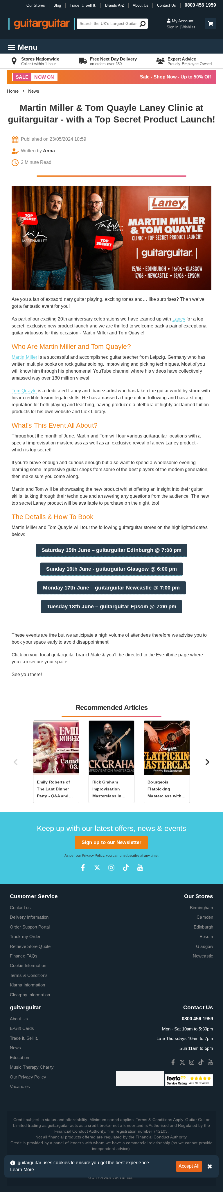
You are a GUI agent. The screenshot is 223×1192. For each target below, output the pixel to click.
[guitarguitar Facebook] (83, 867)
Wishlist (188, 27)
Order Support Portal (30, 926)
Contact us (20, 907)
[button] (210, 23)
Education (19, 1057)
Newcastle (203, 955)
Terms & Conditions (29, 975)
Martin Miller (24, 357)
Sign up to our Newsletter (112, 842)
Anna (49, 150)
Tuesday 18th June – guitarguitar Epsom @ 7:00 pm (112, 606)
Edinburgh (203, 926)
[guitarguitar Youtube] (140, 867)
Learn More (22, 1169)
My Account (182, 21)
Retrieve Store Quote (30, 946)
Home (13, 91)
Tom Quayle (24, 390)
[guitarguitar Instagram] (111, 867)
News (33, 91)
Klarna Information (27, 984)
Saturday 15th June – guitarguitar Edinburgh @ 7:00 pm (111, 550)
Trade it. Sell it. (24, 1038)
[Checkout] (210, 24)
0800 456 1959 (200, 5)
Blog (57, 5)
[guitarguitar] (41, 23)
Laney (179, 318)
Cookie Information (28, 965)
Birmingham (201, 907)
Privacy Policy (93, 856)
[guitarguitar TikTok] (126, 867)
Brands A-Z (114, 5)
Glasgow (204, 946)
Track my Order (25, 936)
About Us (141, 5)
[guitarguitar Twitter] (97, 867)
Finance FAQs (23, 955)
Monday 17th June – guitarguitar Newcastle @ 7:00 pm (111, 588)
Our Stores (35, 5)
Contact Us (166, 5)
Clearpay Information (30, 994)
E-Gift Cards (22, 1028)
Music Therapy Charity (32, 1067)
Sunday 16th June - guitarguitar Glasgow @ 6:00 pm (111, 569)
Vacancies (20, 1086)
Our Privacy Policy (28, 1076)
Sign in (173, 27)
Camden (205, 917)
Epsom (206, 936)
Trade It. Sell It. (83, 5)
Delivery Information (29, 917)
